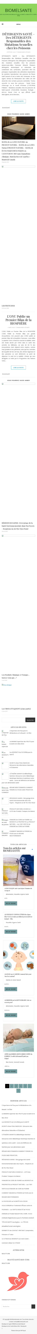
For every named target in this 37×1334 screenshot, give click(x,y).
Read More (11, 903)
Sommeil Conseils (19, 1062)
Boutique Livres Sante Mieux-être (11, 1326)
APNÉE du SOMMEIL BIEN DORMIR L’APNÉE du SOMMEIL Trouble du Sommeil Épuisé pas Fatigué (18, 1056)
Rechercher (30, 720)
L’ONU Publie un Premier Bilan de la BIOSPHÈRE (19, 319)
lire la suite (18, 101)
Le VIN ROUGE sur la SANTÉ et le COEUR (14, 1201)
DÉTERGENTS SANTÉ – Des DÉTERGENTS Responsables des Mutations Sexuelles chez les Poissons (18, 41)
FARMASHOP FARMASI (9, 1300)
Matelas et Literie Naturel (13, 980)
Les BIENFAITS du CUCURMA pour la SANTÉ (15, 1122)
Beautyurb (23, 1326)
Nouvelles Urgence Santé (21, 894)
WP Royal (23, 1330)
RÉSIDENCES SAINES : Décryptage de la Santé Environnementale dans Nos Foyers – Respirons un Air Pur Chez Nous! (18, 526)
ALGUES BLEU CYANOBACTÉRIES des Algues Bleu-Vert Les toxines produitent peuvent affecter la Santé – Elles (18, 917)
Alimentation (9, 894)
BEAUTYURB (6, 1254)
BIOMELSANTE (18, 10)
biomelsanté (6, 107)
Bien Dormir (9, 1062)
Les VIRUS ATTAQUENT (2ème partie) (16, 709)
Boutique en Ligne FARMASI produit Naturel (13, 1324)
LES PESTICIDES (8, 306)
